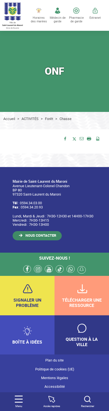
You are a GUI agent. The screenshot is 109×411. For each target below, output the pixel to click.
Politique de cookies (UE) (54, 369)
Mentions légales (54, 377)
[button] (81, 138)
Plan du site (54, 360)
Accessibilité (54, 386)
